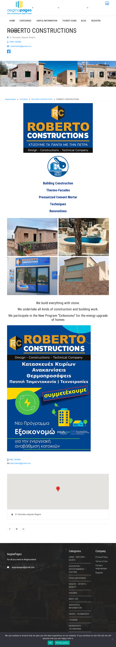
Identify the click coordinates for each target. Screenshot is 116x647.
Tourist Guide (69, 21)
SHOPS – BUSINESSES (79, 614)
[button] (58, 489)
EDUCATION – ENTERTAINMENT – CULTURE (77, 569)
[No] (112, 639)
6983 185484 (15, 42)
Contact (13, 31)
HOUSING (73, 593)
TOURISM (73, 620)
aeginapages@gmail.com (23, 567)
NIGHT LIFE (73, 599)
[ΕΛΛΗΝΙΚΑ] (107, 3)
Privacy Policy (101, 557)
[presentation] (14, 74)
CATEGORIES (25, 21)
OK (50, 643)
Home (12, 21)
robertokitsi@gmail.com (21, 46)
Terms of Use (101, 561)
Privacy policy (62, 643)
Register (96, 21)
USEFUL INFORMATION (46, 21)
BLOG (83, 21)
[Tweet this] (16, 529)
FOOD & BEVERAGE (77, 578)
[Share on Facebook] (9, 529)
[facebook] (9, 52)
